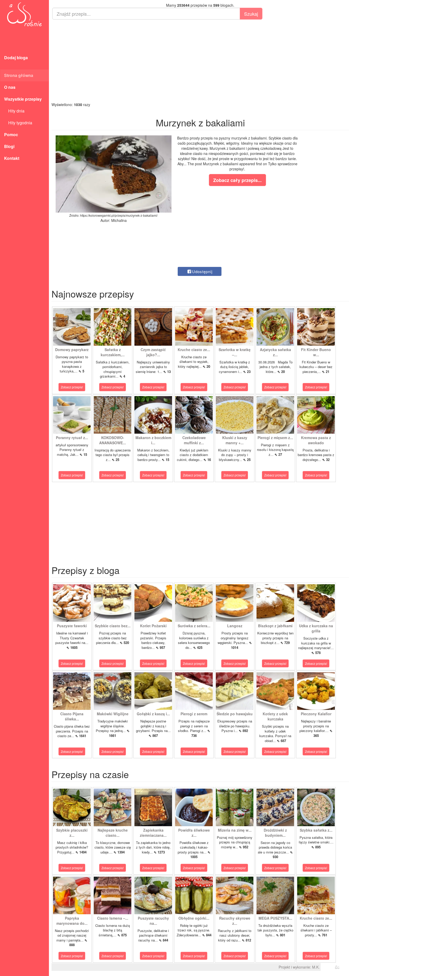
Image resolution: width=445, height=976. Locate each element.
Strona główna (18, 75)
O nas (9, 87)
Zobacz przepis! (72, 387)
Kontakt (11, 158)
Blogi (9, 146)
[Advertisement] (200, 61)
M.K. (316, 967)
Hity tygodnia (18, 123)
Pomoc (11, 134)
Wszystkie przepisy (23, 99)
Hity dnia (14, 111)
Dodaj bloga (16, 57)
